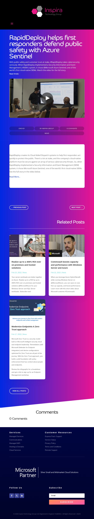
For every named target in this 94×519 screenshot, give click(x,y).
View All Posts (19, 391)
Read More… (14, 176)
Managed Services (16, 436)
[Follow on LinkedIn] (21, 495)
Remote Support (51, 450)
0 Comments (72, 128)
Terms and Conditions (53, 447)
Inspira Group (48, 128)
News (47, 133)
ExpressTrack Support (53, 436)
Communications (15, 440)
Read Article (14, 73)
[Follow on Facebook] (11, 495)
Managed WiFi (14, 443)
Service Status (50, 440)
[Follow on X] (16, 495)
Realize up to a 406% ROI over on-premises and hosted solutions (26, 265)
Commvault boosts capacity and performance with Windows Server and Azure (66, 265)
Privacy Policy (50, 443)
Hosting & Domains (16, 447)
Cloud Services (15, 450)
